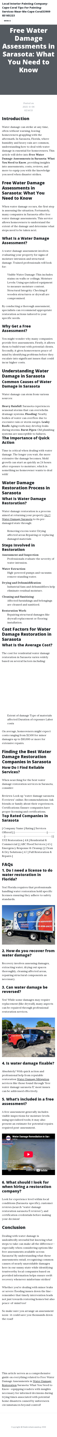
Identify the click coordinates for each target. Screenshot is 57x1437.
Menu (6, 21)
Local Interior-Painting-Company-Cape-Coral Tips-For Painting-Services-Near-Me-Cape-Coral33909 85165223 (26, 9)
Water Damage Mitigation (33, 1079)
